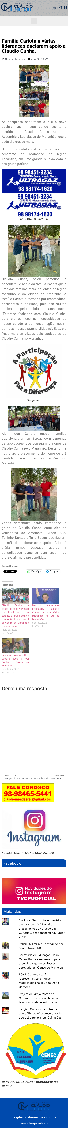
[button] (34, 21)
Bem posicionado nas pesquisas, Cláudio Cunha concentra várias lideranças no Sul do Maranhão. (45, 612)
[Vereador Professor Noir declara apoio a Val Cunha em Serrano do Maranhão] (15, 646)
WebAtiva (43, 1123)
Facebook (12, 863)
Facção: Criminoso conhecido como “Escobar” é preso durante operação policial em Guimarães (40, 1013)
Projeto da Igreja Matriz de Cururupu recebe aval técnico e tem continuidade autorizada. (39, 998)
